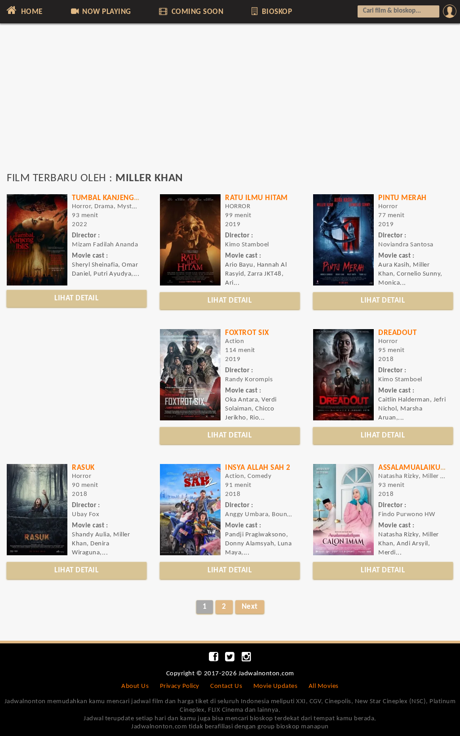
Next (250, 607)
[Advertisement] (230, 102)
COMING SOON (196, 12)
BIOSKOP (276, 12)
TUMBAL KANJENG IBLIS (112, 198)
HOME (31, 12)
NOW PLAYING (105, 12)
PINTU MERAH (402, 198)
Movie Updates (275, 686)
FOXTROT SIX (247, 333)
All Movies (324, 686)
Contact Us (226, 686)
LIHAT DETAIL (76, 298)
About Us (135, 686)
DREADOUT (397, 333)
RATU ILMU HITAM (256, 198)
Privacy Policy (179, 686)
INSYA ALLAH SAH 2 (258, 468)
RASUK (83, 468)
